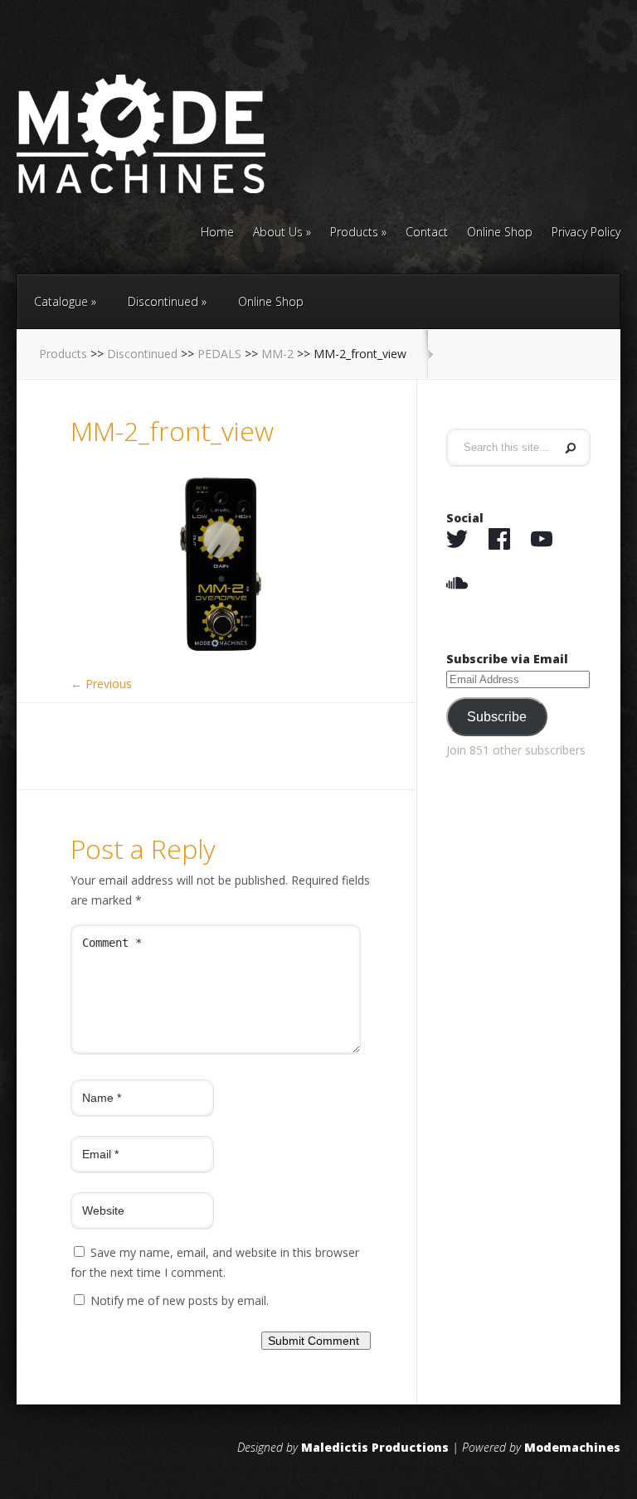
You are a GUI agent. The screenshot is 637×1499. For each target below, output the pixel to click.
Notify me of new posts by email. (179, 1300)
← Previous (101, 683)
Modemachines (572, 1447)
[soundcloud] (457, 583)
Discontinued (163, 301)
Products (354, 233)
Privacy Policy (586, 233)
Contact (427, 233)
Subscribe (497, 717)
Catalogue (61, 301)
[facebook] (499, 539)
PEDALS (219, 353)
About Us (278, 233)
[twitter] (457, 539)
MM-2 (277, 353)
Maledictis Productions (375, 1447)
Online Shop (499, 233)
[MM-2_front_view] (221, 659)
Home (217, 233)
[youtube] (541, 539)
